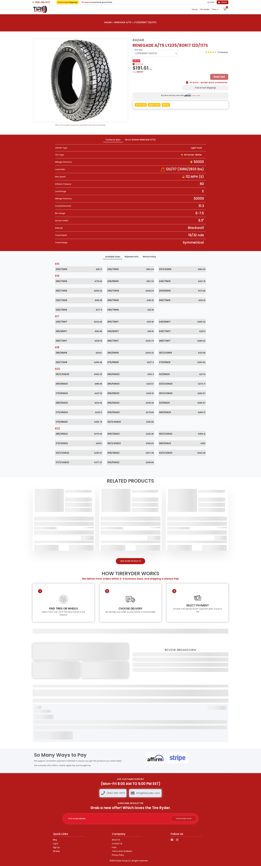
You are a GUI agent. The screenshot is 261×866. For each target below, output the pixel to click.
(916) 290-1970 (116, 793)
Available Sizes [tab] (112, 256)
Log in (55, 843)
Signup (224, 2)
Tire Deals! (204, 9)
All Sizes (56, 851)
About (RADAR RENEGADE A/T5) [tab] (140, 139)
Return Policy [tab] (149, 256)
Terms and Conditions (122, 851)
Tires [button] (214, 9)
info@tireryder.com (148, 793)
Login (211, 2)
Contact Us (117, 843)
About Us (116, 839)
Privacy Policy (118, 855)
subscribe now (184, 818)
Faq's (114, 847)
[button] (225, 8)
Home (195, 9)
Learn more (196, 95)
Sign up (56, 847)
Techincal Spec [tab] (113, 139)
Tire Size (138, 50)
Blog (55, 839)
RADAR (108, 22)
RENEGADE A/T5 (122, 22)
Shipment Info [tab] (132, 256)
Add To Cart (46, 547)
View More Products (130, 561)
